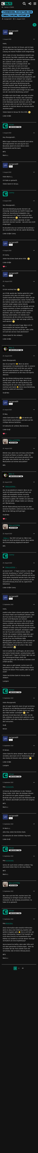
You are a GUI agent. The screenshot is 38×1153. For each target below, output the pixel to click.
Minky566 (9, 923)
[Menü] (35, 4)
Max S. (7, 538)
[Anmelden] (29, 4)
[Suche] (24, 4)
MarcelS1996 (10, 486)
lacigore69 (9, 787)
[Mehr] (34, 39)
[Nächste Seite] (22, 968)
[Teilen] (34, 24)
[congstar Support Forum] (7, 4)
